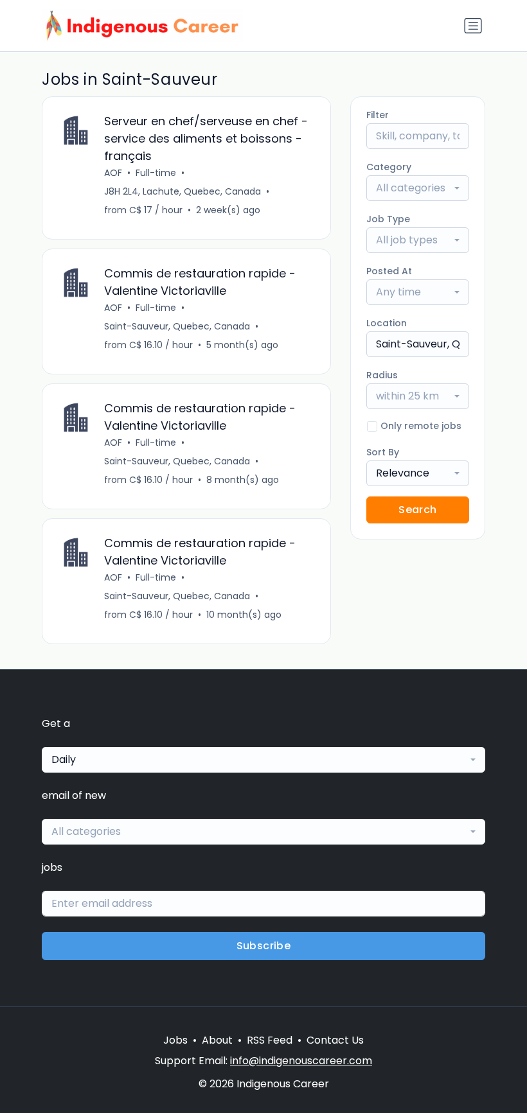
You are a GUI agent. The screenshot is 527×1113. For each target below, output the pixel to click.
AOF (113, 172)
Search (417, 509)
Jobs (175, 1040)
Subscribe (264, 945)
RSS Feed (269, 1040)
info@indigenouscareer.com (301, 1060)
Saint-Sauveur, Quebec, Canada (177, 326)
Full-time (156, 172)
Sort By (382, 452)
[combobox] (417, 188)
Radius (382, 375)
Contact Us (335, 1040)
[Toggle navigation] (473, 25)
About (217, 1040)
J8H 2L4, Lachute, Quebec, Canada (182, 191)
